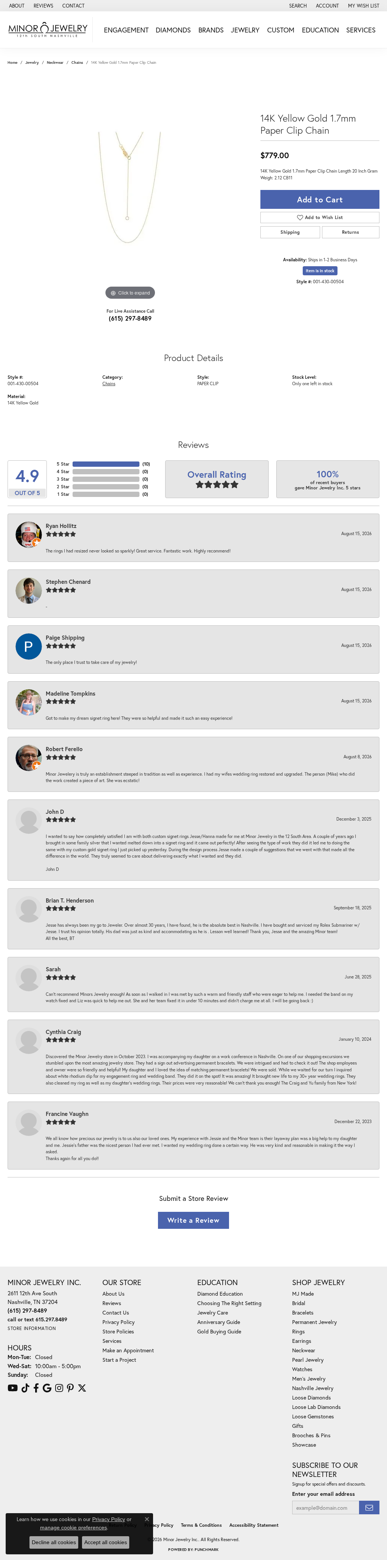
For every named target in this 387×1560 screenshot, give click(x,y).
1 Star (63, 494)
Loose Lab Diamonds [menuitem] (316, 1406)
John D (55, 811)
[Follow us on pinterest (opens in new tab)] (70, 1388)
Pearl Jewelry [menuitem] (308, 1359)
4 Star (63, 471)
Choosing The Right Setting (229, 1303)
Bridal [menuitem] (298, 1303)
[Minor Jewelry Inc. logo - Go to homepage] (48, 29)
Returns (350, 232)
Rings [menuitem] (298, 1331)
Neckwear (55, 62)
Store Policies (118, 1331)
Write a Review (193, 1220)
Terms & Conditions (201, 1525)
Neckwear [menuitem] (303, 1350)
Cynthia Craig (63, 1031)
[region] (130, 188)
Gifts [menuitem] (297, 1425)
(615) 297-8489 (130, 318)
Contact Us (115, 1312)
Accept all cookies (105, 1542)
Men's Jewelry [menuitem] (308, 1378)
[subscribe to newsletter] (369, 1508)
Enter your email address (323, 1493)
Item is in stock (320, 270)
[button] (297, 5)
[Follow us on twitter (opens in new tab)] (82, 1388)
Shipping (290, 232)
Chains (77, 62)
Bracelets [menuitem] (303, 1312)
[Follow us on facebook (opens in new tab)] (36, 1388)
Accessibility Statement (254, 1525)
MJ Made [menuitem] (303, 1293)
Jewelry (245, 29)
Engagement (126, 29)
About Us (113, 1293)
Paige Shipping (65, 637)
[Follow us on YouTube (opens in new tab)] (13, 1388)
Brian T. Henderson (70, 900)
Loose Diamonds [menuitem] (311, 1397)
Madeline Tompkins (70, 693)
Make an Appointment (128, 1350)
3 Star (63, 479)
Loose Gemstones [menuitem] (313, 1416)
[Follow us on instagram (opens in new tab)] (59, 1388)
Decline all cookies (54, 1542)
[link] (16, 5)
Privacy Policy (118, 1321)
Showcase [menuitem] (304, 1444)
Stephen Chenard (68, 581)
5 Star (63, 464)
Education (320, 29)
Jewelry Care (212, 1312)
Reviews (111, 1303)
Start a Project (119, 1359)
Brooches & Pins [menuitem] (311, 1435)
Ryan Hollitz (61, 525)
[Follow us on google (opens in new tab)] (47, 1388)
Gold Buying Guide (219, 1331)
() (146, 464)
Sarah (53, 969)
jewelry (32, 62)
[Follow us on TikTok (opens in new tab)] (25, 1388)
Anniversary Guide (218, 1321)
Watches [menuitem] (302, 1369)
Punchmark (206, 1549)
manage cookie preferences (73, 1528)
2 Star (63, 486)
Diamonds (173, 29)
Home (12, 62)
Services (361, 29)
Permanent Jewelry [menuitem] (314, 1321)
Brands (211, 29)
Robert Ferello (64, 749)
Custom (280, 29)
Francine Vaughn (67, 1113)
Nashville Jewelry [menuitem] (312, 1388)
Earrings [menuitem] (301, 1340)
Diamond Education (220, 1293)
